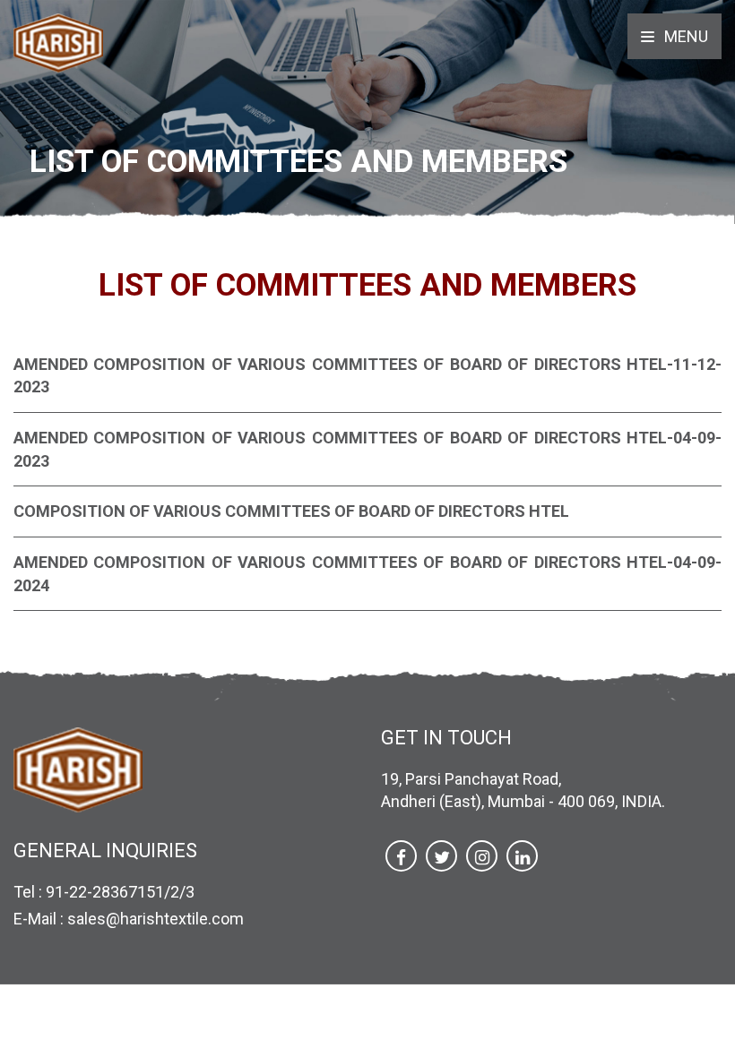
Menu (684, 36)
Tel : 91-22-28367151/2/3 (104, 891)
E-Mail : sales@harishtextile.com (128, 918)
